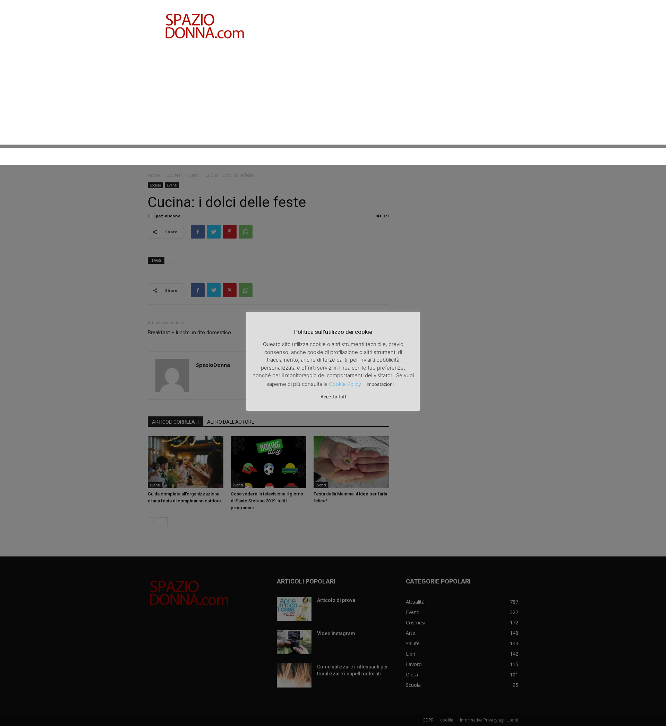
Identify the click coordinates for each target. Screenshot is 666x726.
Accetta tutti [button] (334, 396)
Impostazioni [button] (380, 384)
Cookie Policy (345, 384)
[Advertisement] (333, 96)
